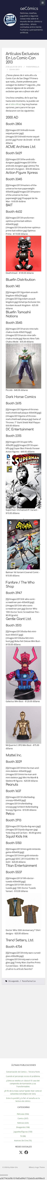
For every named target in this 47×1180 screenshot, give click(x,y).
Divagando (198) (23, 1127)
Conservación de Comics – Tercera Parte (23, 1072)
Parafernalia (32, 67)
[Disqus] (23, 1023)
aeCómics (29, 9)
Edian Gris (14, 69)
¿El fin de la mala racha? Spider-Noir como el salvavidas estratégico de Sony (23, 1092)
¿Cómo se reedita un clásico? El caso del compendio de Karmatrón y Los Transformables (23, 1083)
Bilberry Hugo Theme (37, 1167)
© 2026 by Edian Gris (10, 1167)
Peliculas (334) (23, 1114)
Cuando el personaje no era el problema (23, 1076)
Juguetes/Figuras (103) (23, 1131)
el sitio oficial (15, 104)
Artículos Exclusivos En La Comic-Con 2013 (22, 58)
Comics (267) (23, 1118)
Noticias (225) (23, 1123)
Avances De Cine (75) (23, 1140)
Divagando (14, 981)
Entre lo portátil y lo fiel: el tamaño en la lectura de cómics (23, 1099)
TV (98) (23, 1136)
